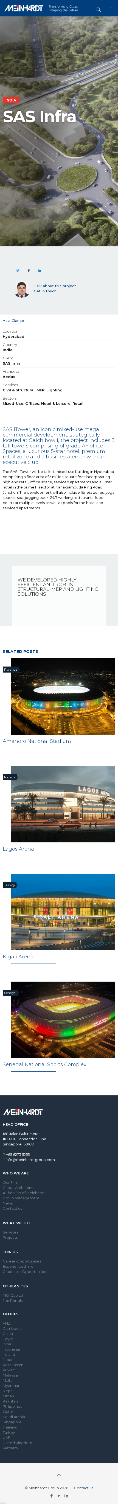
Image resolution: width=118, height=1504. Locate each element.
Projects (10, 1237)
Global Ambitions (18, 1187)
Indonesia (11, 1349)
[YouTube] (59, 1495)
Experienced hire (18, 1266)
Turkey (9, 1432)
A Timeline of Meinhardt (24, 1193)
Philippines (12, 1406)
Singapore (12, 1422)
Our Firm (10, 1182)
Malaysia (10, 1375)
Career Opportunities (22, 1261)
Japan (8, 1359)
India (7, 1344)
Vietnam (10, 1448)
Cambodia (12, 1328)
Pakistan (10, 1401)
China (8, 1333)
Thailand (10, 1427)
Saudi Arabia (14, 1417)
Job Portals (13, 1300)
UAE (6, 1437)
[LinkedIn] (66, 1495)
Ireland (9, 1354)
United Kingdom (17, 1443)
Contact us (12, 1208)
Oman (8, 1396)
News (8, 1203)
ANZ (6, 1323)
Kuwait (9, 1370)
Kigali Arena (18, 957)
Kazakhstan (13, 1365)
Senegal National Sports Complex (44, 1064)
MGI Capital (13, 1295)
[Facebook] (52, 1495)
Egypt (8, 1339)
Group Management (21, 1198)
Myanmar (11, 1385)
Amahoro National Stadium (37, 741)
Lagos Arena (18, 849)
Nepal (8, 1391)
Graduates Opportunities (25, 1271)
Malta (8, 1380)
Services (10, 1232)
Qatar (8, 1411)
